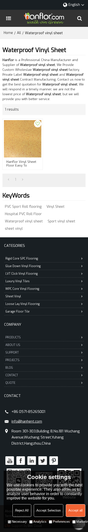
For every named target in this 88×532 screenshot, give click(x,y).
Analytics (39, 521)
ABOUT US (12, 345)
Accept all (75, 510)
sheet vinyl (14, 228)
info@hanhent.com (26, 421)
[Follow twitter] (42, 460)
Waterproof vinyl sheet (24, 221)
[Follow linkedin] (31, 460)
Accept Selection (48, 510)
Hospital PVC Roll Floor (23, 214)
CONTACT (11, 375)
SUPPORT (12, 353)
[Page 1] (8, 179)
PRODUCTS (13, 337)
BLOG (9, 368)
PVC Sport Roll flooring (23, 206)
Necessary (19, 521)
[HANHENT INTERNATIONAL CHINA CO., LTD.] (44, 18)
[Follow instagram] (53, 460)
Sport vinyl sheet (61, 221)
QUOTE (10, 383)
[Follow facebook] (20, 460)
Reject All (22, 510)
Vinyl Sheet (55, 206)
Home (8, 33)
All (19, 33)
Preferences (61, 521)
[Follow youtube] (9, 460)
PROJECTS (12, 360)
